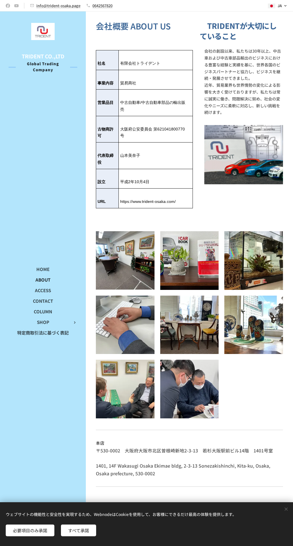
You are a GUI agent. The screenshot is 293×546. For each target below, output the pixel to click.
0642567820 (102, 5)
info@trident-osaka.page (58, 5)
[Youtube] (16, 6)
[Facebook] (7, 6)
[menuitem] (43, 269)
